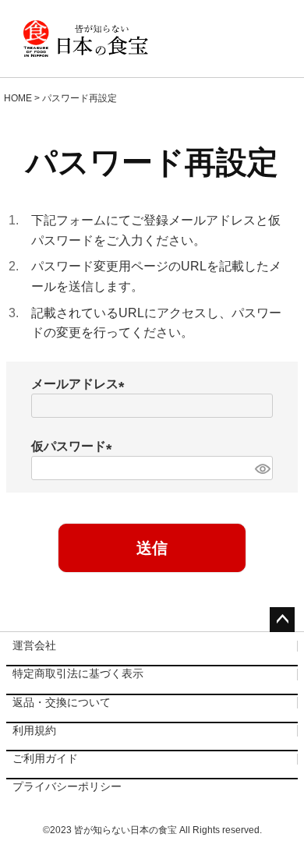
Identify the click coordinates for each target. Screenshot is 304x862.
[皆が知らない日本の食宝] (85, 39)
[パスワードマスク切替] (261, 468)
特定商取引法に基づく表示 (77, 673)
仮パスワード (74, 446)
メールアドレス (81, 383)
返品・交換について (61, 702)
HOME (18, 98)
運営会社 (34, 645)
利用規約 (34, 730)
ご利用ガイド (45, 758)
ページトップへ (282, 619)
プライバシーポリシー (67, 786)
